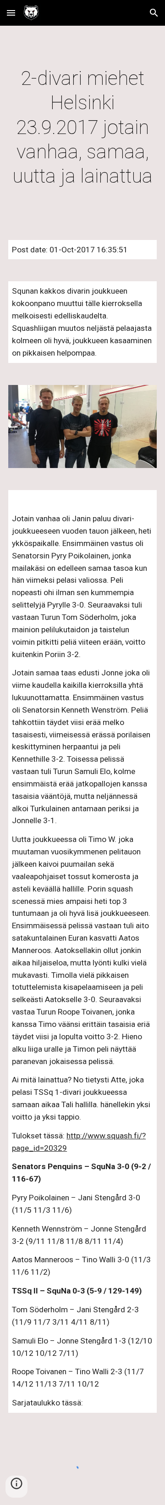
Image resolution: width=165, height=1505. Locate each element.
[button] (11, 12)
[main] (82, 127)
